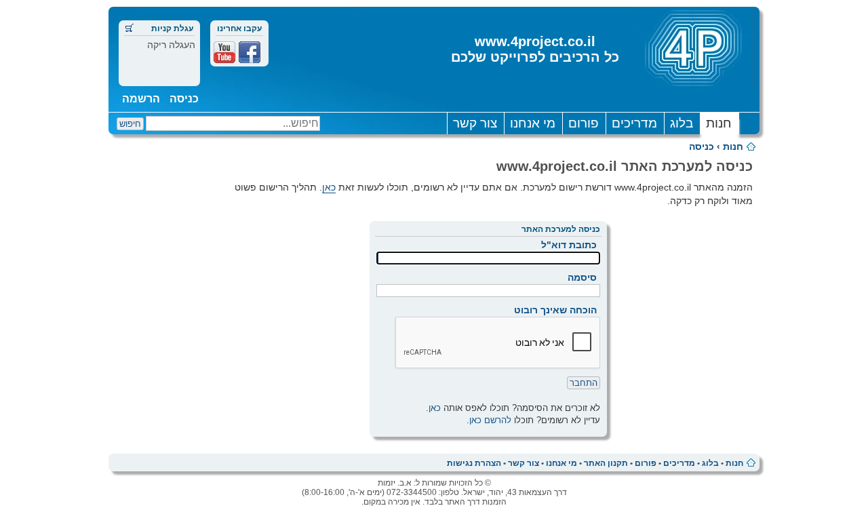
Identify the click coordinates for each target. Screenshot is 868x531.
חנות (719, 123)
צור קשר (475, 123)
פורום (583, 123)
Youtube (224, 52)
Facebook (249, 52)
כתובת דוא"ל (569, 244)
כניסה (184, 98)
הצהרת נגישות (474, 463)
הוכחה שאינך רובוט (555, 309)
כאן (329, 187)
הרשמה (141, 98)
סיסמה (582, 277)
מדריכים (634, 123)
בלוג (681, 123)
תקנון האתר (606, 463)
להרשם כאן (490, 420)
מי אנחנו (532, 123)
